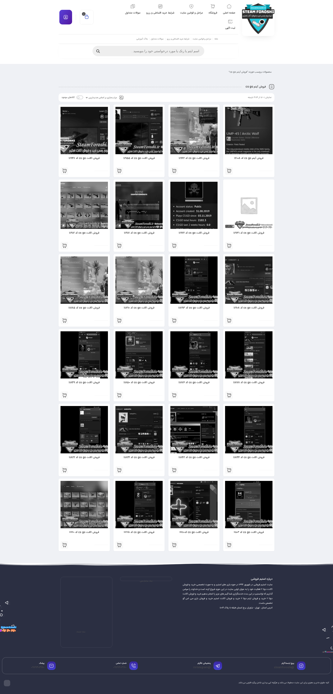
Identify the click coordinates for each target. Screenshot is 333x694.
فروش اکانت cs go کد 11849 (84, 382)
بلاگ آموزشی (142, 39)
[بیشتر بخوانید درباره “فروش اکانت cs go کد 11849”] (64, 395)
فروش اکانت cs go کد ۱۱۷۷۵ (139, 532)
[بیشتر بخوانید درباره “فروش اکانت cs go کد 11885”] (64, 320)
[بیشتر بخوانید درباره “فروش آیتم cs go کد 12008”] (229, 171)
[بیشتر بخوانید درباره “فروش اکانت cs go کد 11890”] (119, 320)
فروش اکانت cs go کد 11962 (194, 158)
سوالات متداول (157, 39)
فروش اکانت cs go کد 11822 (84, 457)
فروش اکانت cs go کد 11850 (139, 382)
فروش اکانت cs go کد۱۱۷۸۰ (194, 532)
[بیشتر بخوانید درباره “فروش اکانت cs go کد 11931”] (229, 245)
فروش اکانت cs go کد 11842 (193, 457)
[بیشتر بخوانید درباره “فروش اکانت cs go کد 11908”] (229, 320)
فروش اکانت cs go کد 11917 (139, 233)
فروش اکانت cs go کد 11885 (84, 308)
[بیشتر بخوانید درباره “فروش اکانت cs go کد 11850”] (119, 395)
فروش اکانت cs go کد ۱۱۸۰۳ (249, 532)
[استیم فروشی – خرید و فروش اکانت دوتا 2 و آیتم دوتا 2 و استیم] (258, 18)
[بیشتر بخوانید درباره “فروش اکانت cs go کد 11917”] (119, 245)
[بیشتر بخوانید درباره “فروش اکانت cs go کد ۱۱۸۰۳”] (229, 545)
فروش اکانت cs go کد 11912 (84, 233)
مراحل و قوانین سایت (202, 39)
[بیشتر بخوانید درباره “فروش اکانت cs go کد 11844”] (229, 470)
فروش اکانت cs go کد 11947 (84, 158)
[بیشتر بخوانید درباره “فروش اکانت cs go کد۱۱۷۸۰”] (174, 545)
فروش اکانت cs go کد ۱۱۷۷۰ (84, 532)
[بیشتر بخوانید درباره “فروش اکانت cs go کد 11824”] (119, 470)
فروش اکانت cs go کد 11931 (248, 233)
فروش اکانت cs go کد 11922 (194, 233)
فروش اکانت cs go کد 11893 (194, 308)
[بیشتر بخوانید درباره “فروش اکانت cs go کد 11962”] (174, 171)
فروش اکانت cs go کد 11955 (139, 158)
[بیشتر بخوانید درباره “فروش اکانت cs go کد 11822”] (64, 470)
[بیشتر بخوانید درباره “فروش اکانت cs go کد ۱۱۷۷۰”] (64, 545)
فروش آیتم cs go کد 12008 (248, 158)
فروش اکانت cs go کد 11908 (249, 308)
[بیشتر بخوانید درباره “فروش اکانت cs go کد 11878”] (229, 395)
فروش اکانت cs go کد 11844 (248, 457)
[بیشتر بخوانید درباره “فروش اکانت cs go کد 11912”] (64, 245)
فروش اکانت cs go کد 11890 (139, 308)
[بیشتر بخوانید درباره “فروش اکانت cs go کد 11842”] (174, 470)
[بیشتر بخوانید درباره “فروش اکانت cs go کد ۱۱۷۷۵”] (119, 545)
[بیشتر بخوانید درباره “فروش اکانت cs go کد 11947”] (64, 171)
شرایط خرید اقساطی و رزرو (178, 39)
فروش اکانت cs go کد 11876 (193, 382)
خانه (216, 39)
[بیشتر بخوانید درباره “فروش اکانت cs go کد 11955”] (119, 171)
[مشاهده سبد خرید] (86, 17)
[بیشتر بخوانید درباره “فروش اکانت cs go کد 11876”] (174, 395)
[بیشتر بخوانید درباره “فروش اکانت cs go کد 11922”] (174, 245)
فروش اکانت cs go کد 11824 (139, 457)
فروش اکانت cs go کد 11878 (248, 382)
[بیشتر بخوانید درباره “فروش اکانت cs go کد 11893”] (174, 320)
